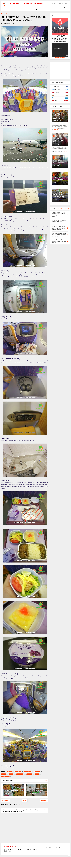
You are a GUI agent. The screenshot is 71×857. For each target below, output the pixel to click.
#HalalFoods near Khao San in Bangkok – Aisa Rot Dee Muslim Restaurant (12, 792)
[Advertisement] (60, 70)
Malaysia (23, 7)
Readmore (56, 129)
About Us (35, 9)
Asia (40, 7)
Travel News (16, 7)
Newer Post (5, 800)
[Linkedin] (52, 3)
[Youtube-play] (60, 3)
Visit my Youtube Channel (60, 57)
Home (8, 7)
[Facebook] (62, 3)
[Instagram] (55, 3)
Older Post (44, 800)
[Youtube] (60, 847)
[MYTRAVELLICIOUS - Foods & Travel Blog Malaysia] (26, 4)
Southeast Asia (32, 7)
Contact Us (35, 847)
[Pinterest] (50, 847)
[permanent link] (13, 23)
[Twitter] (57, 3)
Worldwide (47, 7)
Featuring (63, 7)
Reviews (55, 7)
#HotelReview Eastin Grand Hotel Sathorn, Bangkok (35, 792)
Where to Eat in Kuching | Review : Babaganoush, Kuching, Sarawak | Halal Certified (58, 116)
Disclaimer (35, 849)
